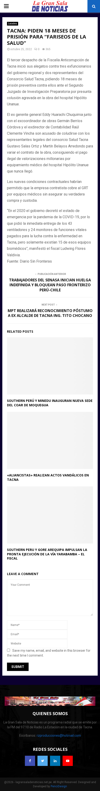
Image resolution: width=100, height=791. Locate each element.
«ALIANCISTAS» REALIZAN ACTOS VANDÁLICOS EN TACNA (48, 477)
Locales (12, 23)
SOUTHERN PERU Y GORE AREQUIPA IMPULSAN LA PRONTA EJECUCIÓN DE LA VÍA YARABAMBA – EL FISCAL (47, 553)
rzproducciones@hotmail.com (59, 735)
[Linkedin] (55, 761)
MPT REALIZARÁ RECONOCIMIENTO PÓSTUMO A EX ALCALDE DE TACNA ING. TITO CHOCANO (50, 313)
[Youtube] (68, 761)
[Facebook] (30, 761)
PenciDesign (59, 786)
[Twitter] (42, 761)
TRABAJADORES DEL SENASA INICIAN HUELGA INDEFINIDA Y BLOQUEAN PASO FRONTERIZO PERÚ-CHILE (50, 285)
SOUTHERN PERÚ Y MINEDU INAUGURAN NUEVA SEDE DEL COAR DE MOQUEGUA (50, 402)
